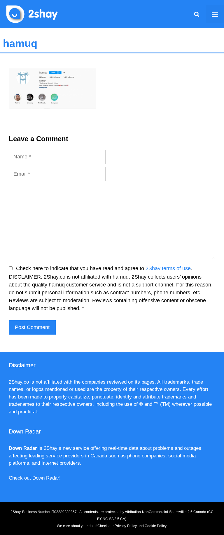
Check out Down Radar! (35, 478)
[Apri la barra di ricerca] (197, 14)
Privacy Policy (126, 526)
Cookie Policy (155, 526)
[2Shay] (32, 14)
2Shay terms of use (168, 268)
